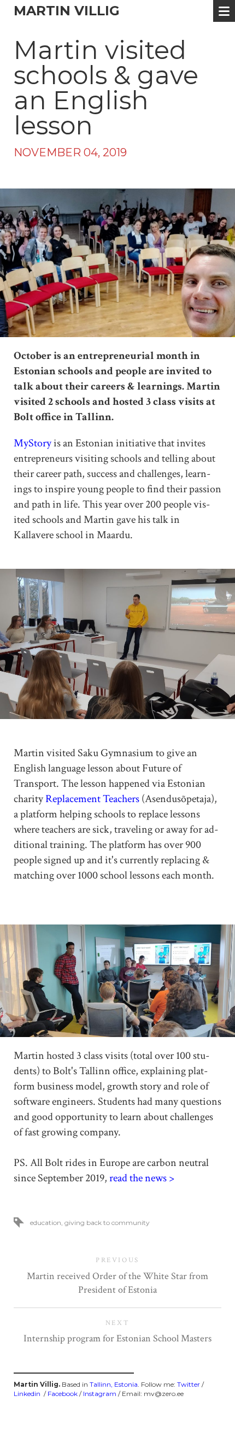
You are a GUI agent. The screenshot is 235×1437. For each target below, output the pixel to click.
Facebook (63, 1393)
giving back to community (107, 1222)
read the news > (141, 1178)
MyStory (32, 443)
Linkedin (27, 1393)
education (45, 1222)
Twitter (188, 1384)
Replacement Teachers (92, 799)
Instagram (99, 1393)
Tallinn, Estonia (114, 1384)
